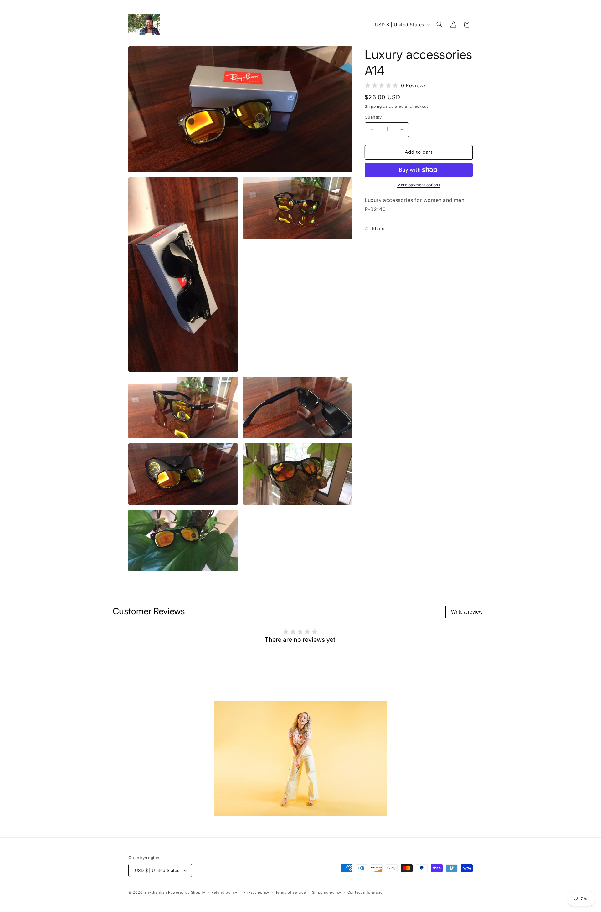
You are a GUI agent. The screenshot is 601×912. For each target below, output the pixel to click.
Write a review (467, 612)
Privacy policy (256, 892)
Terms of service (290, 892)
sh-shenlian (156, 892)
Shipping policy (327, 892)
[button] (439, 24)
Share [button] (378, 228)
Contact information (366, 892)
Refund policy (224, 892)
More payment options (418, 185)
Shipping (373, 106)
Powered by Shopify (186, 892)
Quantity (373, 117)
